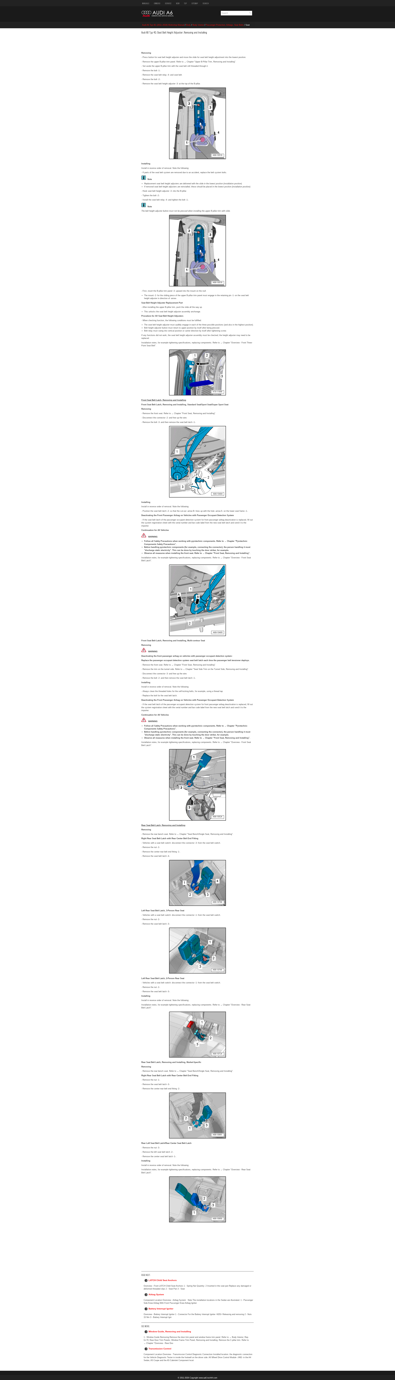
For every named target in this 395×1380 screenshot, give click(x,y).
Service (168, 3)
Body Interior (198, 25)
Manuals (145, 3)
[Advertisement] (188, 42)
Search (206, 3)
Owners (157, 3)
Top (185, 3)
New (177, 3)
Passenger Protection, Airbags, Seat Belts (225, 25)
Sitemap (194, 3)
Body (188, 25)
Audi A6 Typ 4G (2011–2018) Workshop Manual (163, 25)
